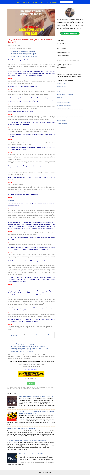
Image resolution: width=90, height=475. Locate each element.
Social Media (54, 2)
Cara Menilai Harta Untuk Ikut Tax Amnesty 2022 (22, 351)
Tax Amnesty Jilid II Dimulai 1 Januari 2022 (21, 343)
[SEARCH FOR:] (66, 2)
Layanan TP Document (62, 99)
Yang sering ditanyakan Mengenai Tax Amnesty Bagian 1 (24, 51)
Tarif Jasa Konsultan (61, 89)
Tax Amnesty (13, 6)
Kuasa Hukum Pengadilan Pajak (63, 102)
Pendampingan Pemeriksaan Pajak (64, 105)
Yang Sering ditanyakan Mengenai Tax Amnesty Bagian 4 (24, 56)
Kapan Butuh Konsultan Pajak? (63, 108)
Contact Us (44, 2)
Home (8, 6)
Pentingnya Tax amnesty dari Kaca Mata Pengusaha (23, 349)
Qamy (18, 2)
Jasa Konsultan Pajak (61, 91)
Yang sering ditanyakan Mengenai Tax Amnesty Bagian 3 (24, 55)
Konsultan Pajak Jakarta (62, 120)
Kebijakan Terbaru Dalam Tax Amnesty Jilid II (31, 454)
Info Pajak (25, 2)
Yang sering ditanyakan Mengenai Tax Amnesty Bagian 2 (24, 53)
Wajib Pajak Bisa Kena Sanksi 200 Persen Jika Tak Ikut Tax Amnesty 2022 (28, 346)
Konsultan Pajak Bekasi (62, 123)
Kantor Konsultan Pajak (62, 117)
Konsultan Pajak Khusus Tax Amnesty (65, 94)
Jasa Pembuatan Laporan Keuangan (64, 110)
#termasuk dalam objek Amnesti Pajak (29, 388)
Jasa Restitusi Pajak (61, 86)
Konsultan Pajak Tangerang (63, 126)
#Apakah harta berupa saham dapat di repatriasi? (23, 385)
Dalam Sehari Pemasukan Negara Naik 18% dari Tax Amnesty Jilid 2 (36, 396)
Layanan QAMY (35, 2)
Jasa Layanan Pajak (61, 83)
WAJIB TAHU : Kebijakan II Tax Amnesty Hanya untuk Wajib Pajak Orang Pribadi (29, 348)
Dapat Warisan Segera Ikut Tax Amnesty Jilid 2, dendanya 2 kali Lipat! (27, 344)
